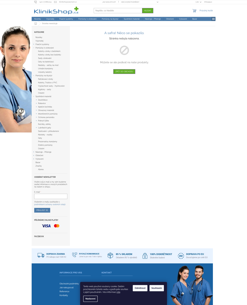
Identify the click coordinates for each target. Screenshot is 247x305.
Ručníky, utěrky (44, 124)
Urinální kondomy (45, 69)
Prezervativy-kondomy (47, 142)
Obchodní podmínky (130, 2)
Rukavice (42, 103)
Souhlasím (156, 288)
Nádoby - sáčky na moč (48, 65)
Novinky (39, 37)
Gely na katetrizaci (46, 62)
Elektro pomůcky (45, 145)
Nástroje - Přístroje (43, 152)
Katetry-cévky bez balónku (49, 55)
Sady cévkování (44, 58)
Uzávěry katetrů (45, 72)
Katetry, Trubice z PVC (47, 83)
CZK (197, 2)
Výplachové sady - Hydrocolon (51, 86)
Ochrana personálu (46, 117)
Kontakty (64, 295)
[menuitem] (38, 19)
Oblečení (39, 155)
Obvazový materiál (46, 110)
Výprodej (39, 41)
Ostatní (41, 93)
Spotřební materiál (43, 96)
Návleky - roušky (45, 135)
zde (118, 292)
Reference (64, 291)
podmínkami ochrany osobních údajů (49, 204)
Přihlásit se (42, 210)
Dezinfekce (42, 100)
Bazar (38, 162)
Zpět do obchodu (124, 72)
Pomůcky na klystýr (44, 76)
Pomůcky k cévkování (45, 48)
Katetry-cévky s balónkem (49, 51)
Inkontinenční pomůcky (48, 114)
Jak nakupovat (109, 2)
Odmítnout (140, 288)
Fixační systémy (42, 44)
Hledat (147, 11)
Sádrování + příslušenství (48, 131)
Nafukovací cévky (45, 79)
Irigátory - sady (44, 89)
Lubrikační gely (44, 128)
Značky (39, 166)
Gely (40, 138)
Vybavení (39, 159)
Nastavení (90, 298)
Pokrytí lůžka (43, 121)
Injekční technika (45, 107)
